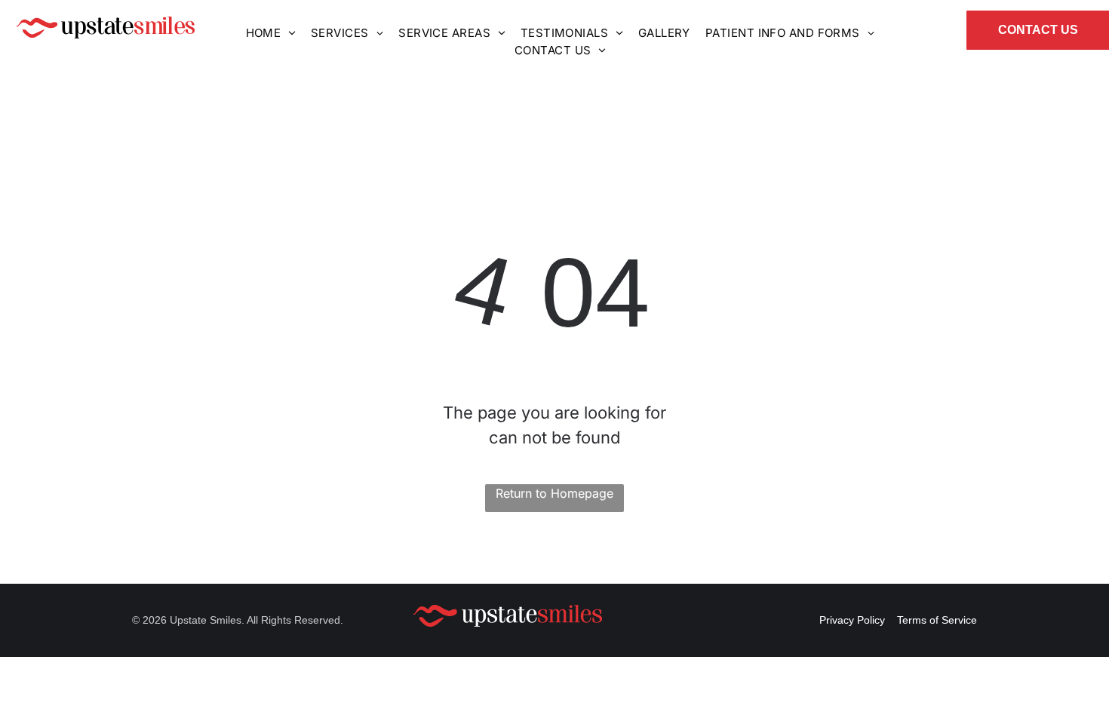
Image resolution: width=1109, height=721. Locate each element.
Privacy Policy (852, 620)
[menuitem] (270, 33)
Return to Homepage (554, 493)
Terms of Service (937, 620)
